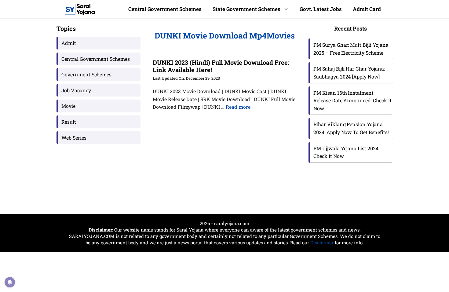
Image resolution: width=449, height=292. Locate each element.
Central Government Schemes (165, 9)
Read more (238, 107)
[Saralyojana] (80, 9)
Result (68, 122)
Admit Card (367, 9)
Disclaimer (322, 242)
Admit (68, 43)
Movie (68, 106)
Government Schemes (86, 74)
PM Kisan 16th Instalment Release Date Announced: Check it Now (352, 100)
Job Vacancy (76, 90)
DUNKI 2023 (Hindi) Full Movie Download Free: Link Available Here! (221, 66)
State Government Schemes (246, 9)
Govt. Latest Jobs (321, 9)
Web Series (73, 137)
